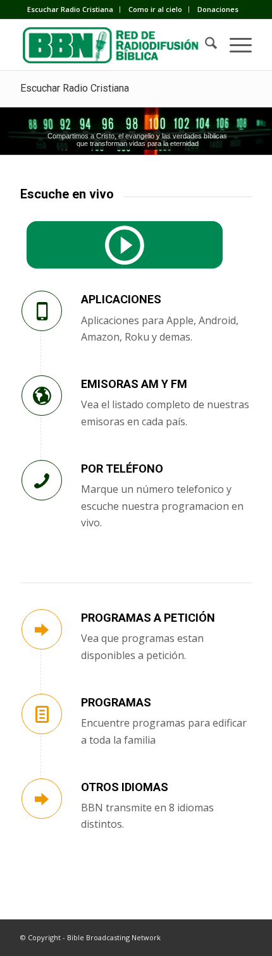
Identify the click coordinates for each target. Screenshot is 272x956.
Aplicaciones (121, 299)
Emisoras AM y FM (134, 383)
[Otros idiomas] (42, 798)
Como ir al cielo (155, 9)
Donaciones (217, 9)
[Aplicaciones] (42, 311)
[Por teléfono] (42, 480)
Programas (116, 702)
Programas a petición (148, 617)
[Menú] (234, 45)
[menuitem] (70, 9)
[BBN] (112, 45)
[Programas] (42, 714)
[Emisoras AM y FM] (42, 395)
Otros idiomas (124, 787)
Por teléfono (122, 468)
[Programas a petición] (42, 629)
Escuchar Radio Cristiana (70, 9)
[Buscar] (204, 45)
